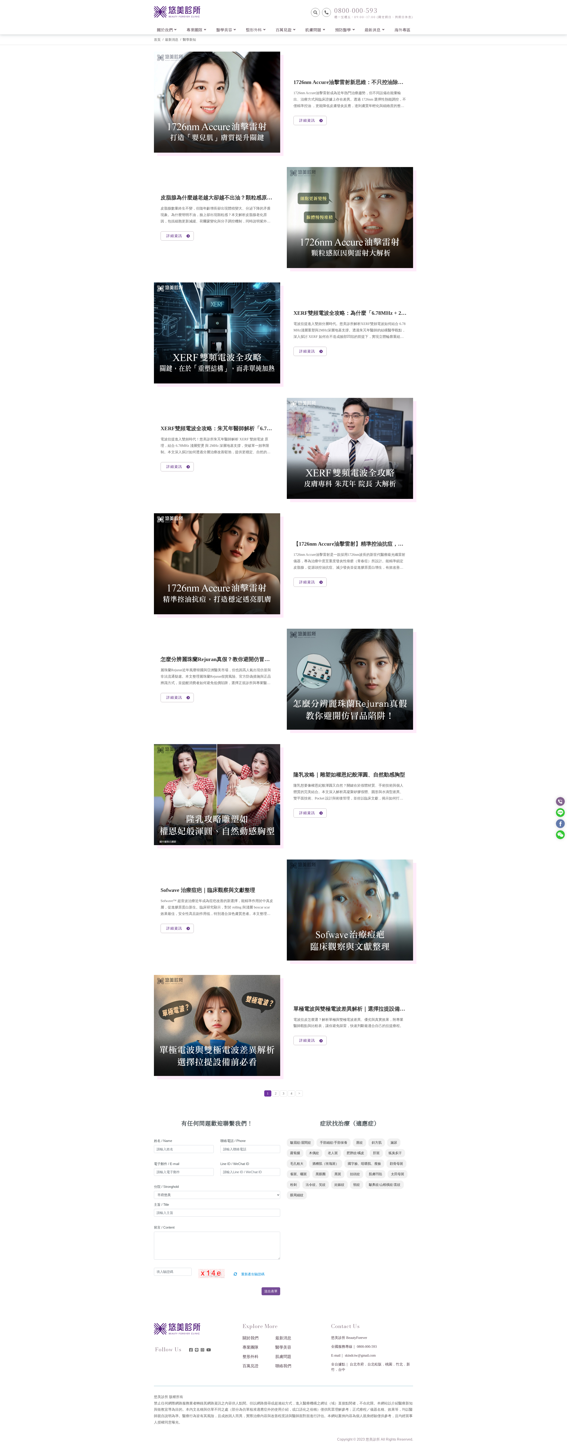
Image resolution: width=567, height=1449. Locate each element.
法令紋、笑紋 (316, 1184)
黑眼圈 (321, 1174)
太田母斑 (397, 1174)
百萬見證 (250, 1366)
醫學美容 (283, 1347)
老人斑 (333, 1153)
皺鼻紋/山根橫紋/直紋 (384, 1184)
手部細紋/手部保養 (333, 1142)
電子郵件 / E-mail (166, 1164)
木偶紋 (314, 1153)
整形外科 (250, 1356)
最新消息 (171, 39)
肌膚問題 (283, 1356)
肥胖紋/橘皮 (355, 1153)
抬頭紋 (355, 1174)
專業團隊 (250, 1347)
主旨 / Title (161, 1204)
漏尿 (393, 1142)
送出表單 (271, 1291)
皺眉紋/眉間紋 (300, 1142)
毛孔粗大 (296, 1163)
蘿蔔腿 (295, 1153)
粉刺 (293, 1184)
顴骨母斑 (396, 1163)
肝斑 (376, 1153)
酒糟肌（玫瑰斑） (325, 1163)
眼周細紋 (296, 1195)
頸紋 (356, 1184)
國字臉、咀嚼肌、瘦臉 (364, 1163)
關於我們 (250, 1338)
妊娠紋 (339, 1184)
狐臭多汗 (395, 1153)
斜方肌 (377, 1142)
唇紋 (359, 1142)
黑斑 (337, 1174)
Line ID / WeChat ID (234, 1164)
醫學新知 (189, 39)
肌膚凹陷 (375, 1174)
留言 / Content (164, 1227)
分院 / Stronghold (166, 1186)
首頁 (157, 39)
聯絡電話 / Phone (233, 1141)
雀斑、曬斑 (298, 1174)
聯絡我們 (283, 1366)
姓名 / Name (163, 1141)
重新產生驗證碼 (252, 1274)
